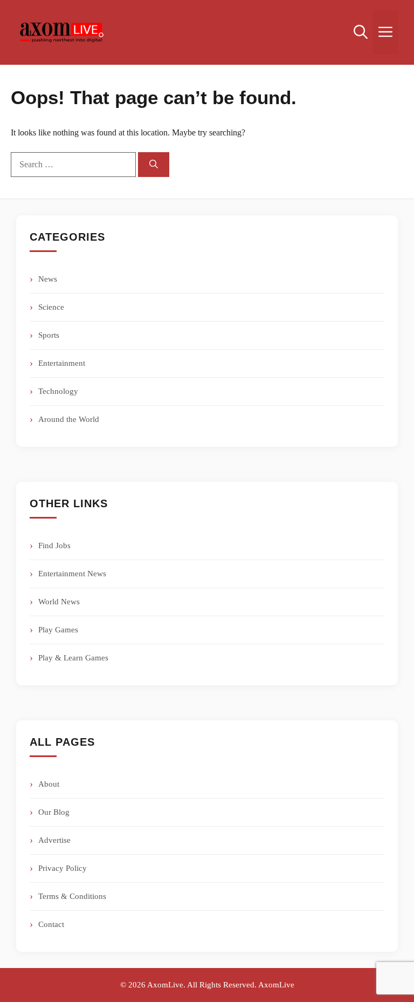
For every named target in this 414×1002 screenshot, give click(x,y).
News (47, 279)
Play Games (58, 629)
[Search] (153, 164)
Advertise (54, 840)
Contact (51, 924)
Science (51, 307)
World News (59, 601)
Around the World (68, 419)
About (48, 784)
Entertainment (61, 363)
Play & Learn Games (73, 657)
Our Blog (54, 812)
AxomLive (276, 984)
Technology (58, 391)
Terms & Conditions (72, 896)
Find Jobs (54, 545)
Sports (48, 335)
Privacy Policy (62, 868)
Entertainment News (72, 573)
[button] (360, 32)
